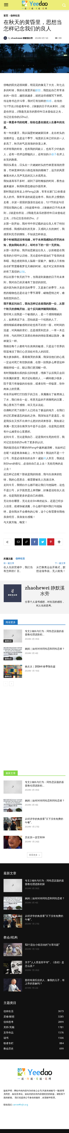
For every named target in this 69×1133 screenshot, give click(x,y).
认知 (22, 271)
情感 (48, 101)
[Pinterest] (50, 541)
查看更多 (33, 854)
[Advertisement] (34, 726)
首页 (6, 15)
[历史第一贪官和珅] (13, 842)
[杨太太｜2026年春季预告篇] (13, 671)
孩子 (54, 154)
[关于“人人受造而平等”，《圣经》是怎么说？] (13, 967)
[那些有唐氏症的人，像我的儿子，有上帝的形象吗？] (13, 985)
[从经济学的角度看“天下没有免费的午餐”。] (13, 823)
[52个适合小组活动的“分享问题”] (13, 949)
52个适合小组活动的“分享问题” (42, 944)
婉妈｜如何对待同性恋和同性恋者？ (45, 648)
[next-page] (11, 683)
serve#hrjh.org (20, 1104)
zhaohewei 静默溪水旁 (22, 38)
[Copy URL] (26, 541)
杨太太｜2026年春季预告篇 (40, 666)
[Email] (18, 541)
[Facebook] (34, 541)
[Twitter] (42, 541)
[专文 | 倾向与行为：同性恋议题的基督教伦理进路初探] (13, 636)
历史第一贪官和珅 (35, 837)
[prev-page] (6, 683)
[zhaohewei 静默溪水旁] (6, 38)
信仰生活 (15, 15)
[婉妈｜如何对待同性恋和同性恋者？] (13, 653)
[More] (59, 541)
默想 (38, 90)
